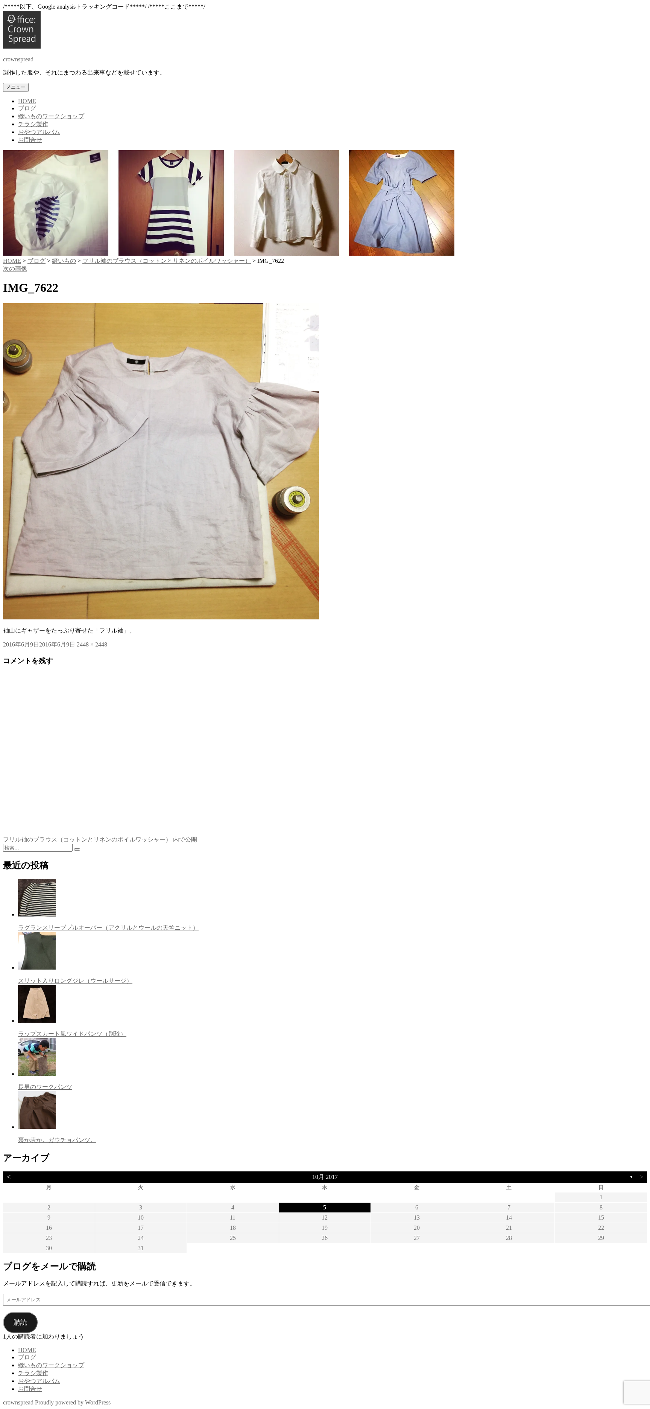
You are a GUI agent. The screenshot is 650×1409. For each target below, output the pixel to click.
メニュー (16, 87)
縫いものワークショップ (51, 116)
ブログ (27, 108)
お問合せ (30, 140)
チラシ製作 (33, 124)
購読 (20, 1322)
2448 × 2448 (92, 644)
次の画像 (15, 268)
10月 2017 (325, 1177)
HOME (27, 101)
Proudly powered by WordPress (73, 1402)
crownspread (18, 59)
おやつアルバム (39, 132)
